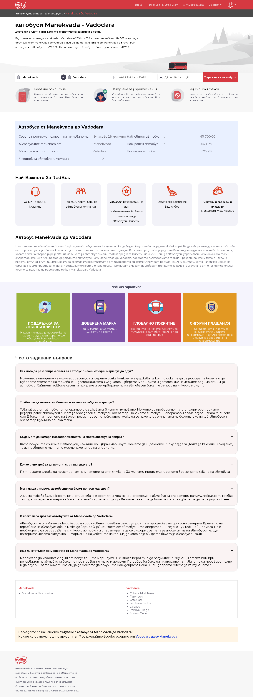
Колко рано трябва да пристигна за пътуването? (56, 464)
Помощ (137, 4)
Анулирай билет (193, 4)
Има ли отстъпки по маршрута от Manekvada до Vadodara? (64, 551)
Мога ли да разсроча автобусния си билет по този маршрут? (65, 488)
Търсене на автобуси (220, 77)
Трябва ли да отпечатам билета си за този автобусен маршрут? (67, 402)
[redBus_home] (25, 4)
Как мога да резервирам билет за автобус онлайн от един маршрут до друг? (76, 371)
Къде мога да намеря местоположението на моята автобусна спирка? (72, 437)
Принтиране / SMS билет (162, 4)
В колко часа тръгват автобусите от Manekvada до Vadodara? (66, 516)
